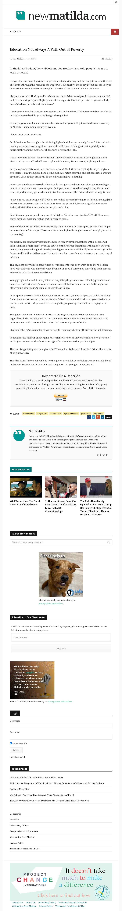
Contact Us (15, 813)
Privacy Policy (17, 843)
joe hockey (85, 413)
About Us (14, 819)
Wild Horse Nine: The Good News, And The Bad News (25, 503)
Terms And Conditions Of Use (25, 848)
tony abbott (98, 413)
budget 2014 (42, 413)
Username (15, 720)
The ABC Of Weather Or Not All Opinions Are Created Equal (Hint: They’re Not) (49, 800)
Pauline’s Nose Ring (19, 789)
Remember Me (19, 743)
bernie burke (28, 413)
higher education (71, 413)
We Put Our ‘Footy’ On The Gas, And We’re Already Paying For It (42, 795)
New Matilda (18, 59)
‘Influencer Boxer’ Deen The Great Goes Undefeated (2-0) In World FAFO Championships (60, 506)
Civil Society (107, 59)
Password (14, 732)
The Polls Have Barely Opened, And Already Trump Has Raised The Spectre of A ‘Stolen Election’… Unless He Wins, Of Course (96, 508)
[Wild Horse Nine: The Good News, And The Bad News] (26, 487)
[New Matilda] (61, 16)
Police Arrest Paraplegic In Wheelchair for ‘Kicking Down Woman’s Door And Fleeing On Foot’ (57, 783)
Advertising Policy (19, 825)
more (108, 417)
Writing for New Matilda (22, 837)
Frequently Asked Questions (24, 831)
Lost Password (17, 757)
